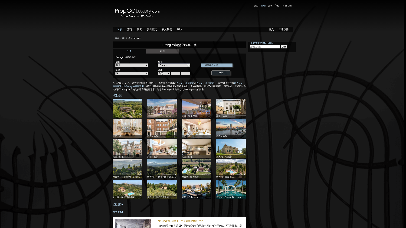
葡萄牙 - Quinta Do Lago (228, 197)
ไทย (277, 5)
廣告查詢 (152, 29)
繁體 (263, 5)
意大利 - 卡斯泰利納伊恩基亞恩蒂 (129, 177)
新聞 (139, 29)
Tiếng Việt (286, 5)
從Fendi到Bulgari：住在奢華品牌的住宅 (180, 221)
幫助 (179, 29)
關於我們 (167, 29)
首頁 (119, 29)
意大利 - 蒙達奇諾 (190, 177)
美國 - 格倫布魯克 (190, 116)
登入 (271, 29)
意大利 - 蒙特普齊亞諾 (124, 197)
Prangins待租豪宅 (205, 83)
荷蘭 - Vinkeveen (190, 197)
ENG (256, 5)
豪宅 (129, 29)
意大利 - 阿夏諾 (224, 156)
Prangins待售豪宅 (185, 83)
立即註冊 (283, 29)
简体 (270, 5)
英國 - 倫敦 (221, 116)
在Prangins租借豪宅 (134, 86)
